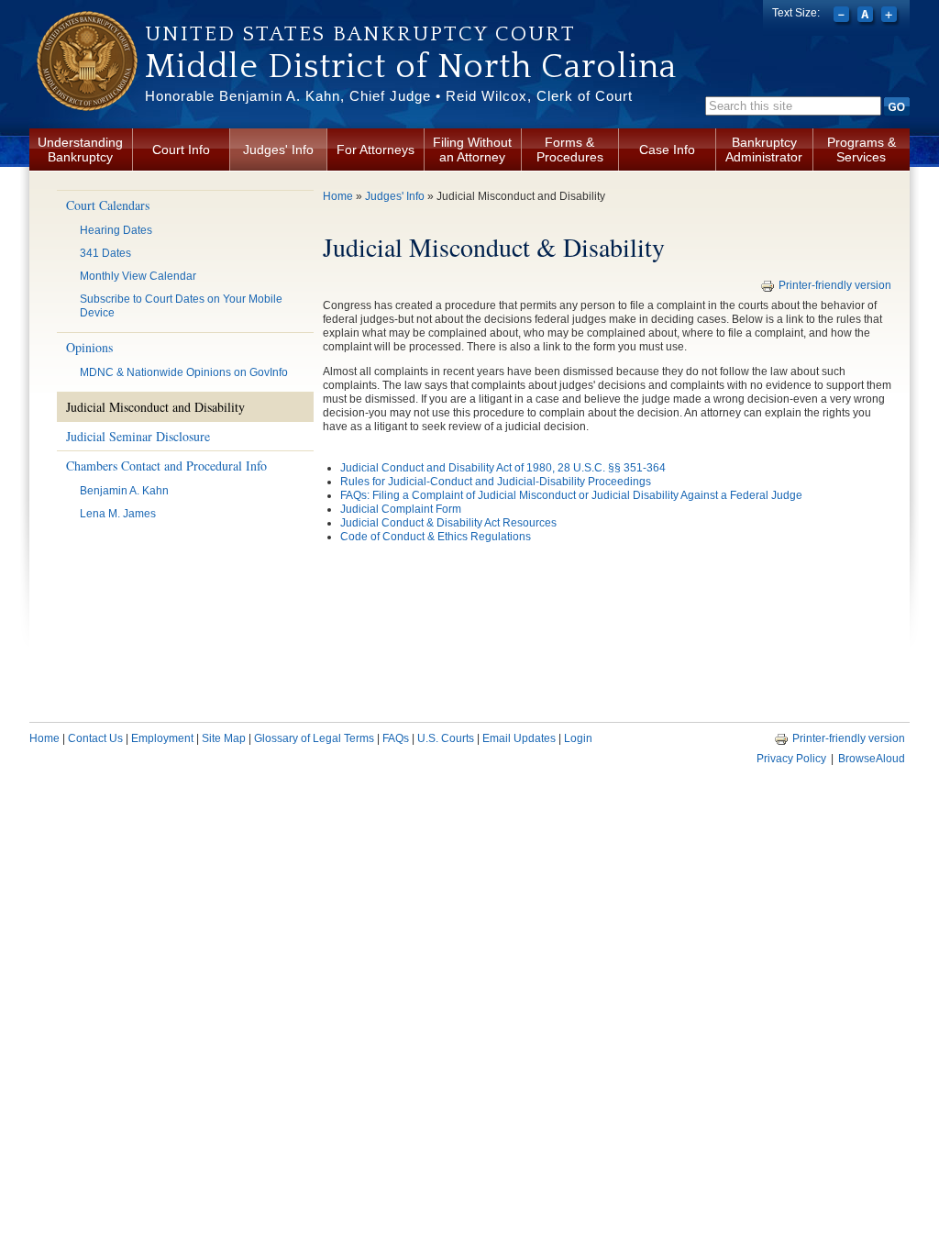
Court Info (181, 149)
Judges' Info (278, 149)
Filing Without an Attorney (472, 149)
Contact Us (95, 738)
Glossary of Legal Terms (314, 738)
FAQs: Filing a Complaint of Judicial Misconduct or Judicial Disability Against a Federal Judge (571, 495)
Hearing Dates (116, 230)
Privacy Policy (791, 758)
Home (338, 196)
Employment (162, 738)
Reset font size (867, 16)
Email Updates (519, 738)
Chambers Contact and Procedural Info (166, 465)
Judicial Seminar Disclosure (138, 436)
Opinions (89, 347)
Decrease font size (843, 16)
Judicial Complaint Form (400, 509)
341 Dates (105, 253)
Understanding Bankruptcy (80, 149)
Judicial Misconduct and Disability (155, 407)
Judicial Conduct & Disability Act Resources (448, 522)
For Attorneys (375, 149)
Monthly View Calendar (138, 276)
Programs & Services (861, 149)
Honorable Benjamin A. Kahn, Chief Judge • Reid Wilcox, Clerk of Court (389, 96)
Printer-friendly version (835, 285)
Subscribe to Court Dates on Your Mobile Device (181, 306)
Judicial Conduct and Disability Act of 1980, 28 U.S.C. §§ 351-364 (503, 467)
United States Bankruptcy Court (360, 34)
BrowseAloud (871, 758)
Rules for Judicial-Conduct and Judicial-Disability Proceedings (495, 481)
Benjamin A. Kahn (124, 490)
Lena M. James (118, 513)
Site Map (224, 738)
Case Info (667, 149)
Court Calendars (107, 205)
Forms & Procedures (569, 149)
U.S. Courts (445, 738)
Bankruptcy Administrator (763, 149)
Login (578, 738)
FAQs (395, 738)
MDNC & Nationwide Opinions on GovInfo (184, 372)
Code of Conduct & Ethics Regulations (435, 536)
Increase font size (890, 16)
